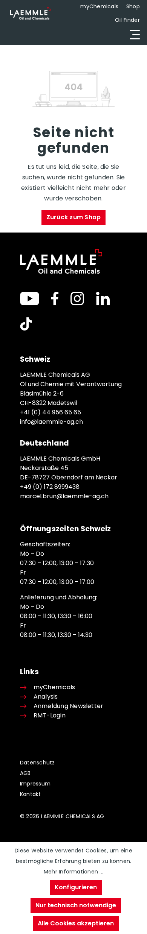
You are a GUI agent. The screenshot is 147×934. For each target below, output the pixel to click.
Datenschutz (37, 762)
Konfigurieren (76, 887)
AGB (25, 773)
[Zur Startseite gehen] (30, 13)
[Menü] (133, 34)
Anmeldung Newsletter (68, 706)
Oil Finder (127, 20)
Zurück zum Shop (73, 217)
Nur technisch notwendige (75, 905)
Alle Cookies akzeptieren (76, 923)
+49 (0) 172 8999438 (50, 486)
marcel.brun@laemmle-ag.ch (64, 496)
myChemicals (99, 6)
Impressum (35, 783)
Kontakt (30, 794)
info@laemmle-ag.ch (51, 421)
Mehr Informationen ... (73, 871)
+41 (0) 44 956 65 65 (50, 412)
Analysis (46, 696)
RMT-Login (50, 715)
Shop (133, 6)
